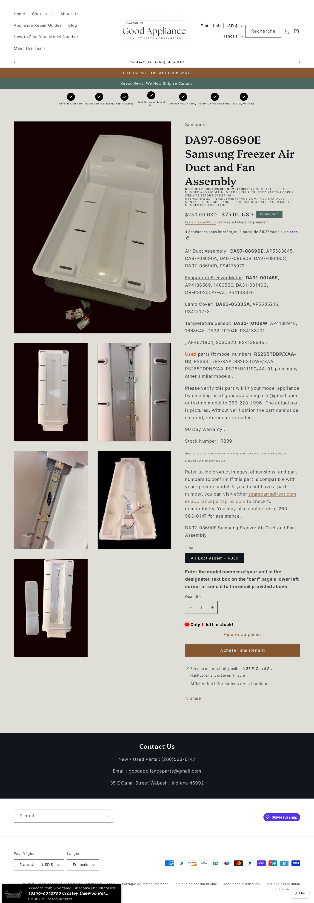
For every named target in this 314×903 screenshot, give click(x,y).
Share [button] (195, 698)
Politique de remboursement (145, 884)
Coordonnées (289, 889)
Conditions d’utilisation (241, 884)
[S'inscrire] (107, 816)
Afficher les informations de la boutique (229, 683)
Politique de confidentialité (195, 884)
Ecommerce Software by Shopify (90, 884)
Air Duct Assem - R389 (214, 558)
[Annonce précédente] (15, 62)
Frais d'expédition (200, 222)
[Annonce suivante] (299, 62)
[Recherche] (275, 31)
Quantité (193, 596)
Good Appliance (50, 884)
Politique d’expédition (282, 884)
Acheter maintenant (242, 650)
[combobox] (263, 31)
